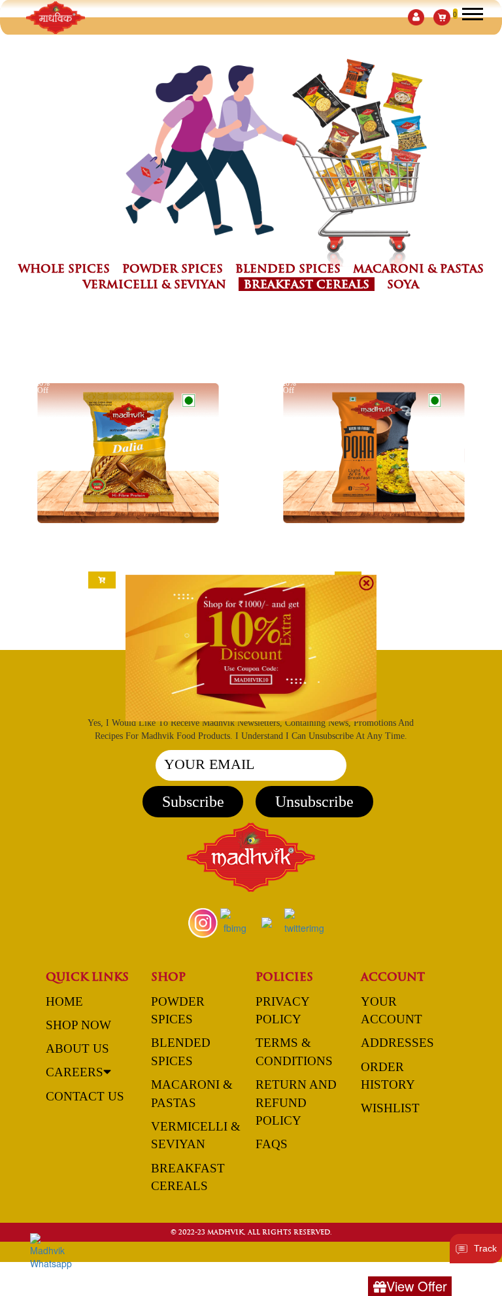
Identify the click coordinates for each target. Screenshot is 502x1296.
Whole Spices (64, 268)
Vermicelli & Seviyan (154, 284)
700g (388, 558)
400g (359, 558)
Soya (403, 284)
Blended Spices (288, 268)
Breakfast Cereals (306, 284)
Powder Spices (172, 268)
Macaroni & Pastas (418, 268)
